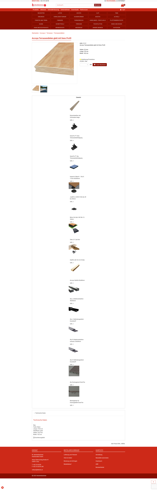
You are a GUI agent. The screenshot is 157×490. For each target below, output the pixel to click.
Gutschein (116, 27)
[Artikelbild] (54, 63)
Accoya (79, 13)
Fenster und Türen (41, 20)
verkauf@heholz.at (37, 470)
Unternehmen (65, 10)
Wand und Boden (116, 24)
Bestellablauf (67, 464)
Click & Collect (68, 458)
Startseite (35, 33)
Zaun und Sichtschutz (41, 27)
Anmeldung (99, 454)
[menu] (78, 20)
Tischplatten (97, 24)
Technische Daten (40, 413)
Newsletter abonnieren (102, 458)
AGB (97, 464)
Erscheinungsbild (39, 437)
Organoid (41, 16)
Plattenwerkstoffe (116, 20)
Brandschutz (60, 27)
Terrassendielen (59, 33)
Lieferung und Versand (70, 454)
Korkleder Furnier (60, 16)
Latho (60, 13)
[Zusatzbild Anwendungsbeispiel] (43, 89)
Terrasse (79, 24)
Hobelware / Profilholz (98, 20)
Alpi (97, 13)
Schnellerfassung (53, 10)
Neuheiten (41, 13)
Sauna (41, 24)
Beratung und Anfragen (70, 461)
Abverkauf (78, 27)
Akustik (97, 16)
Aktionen (43, 10)
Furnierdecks (78, 20)
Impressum (99, 461)
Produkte (36, 10)
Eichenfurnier (79, 16)
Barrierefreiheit (100, 467)
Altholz (116, 16)
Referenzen (84, 10)
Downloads (75, 10)
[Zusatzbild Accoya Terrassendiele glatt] (35, 89)
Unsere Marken (98, 27)
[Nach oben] (153, 481)
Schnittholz (60, 24)
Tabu (116, 13)
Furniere (60, 20)
